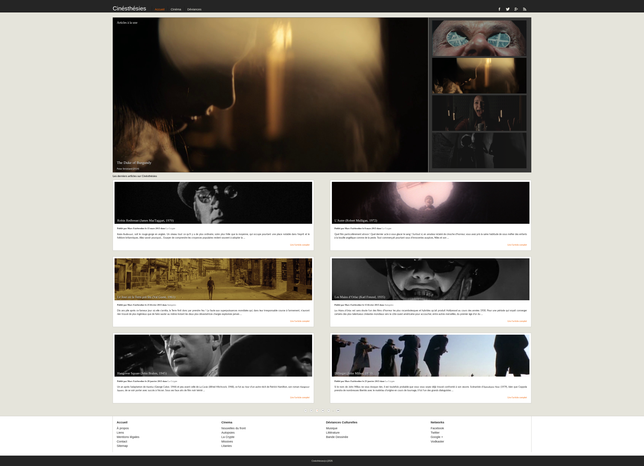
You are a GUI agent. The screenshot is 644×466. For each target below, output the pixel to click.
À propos (123, 428)
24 (338, 410)
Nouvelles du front (233, 428)
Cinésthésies (129, 8)
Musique (331, 428)
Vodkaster (437, 441)
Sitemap (122, 446)
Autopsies (171, 305)
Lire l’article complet (300, 245)
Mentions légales (128, 437)
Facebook (437, 428)
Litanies (226, 446)
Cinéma (176, 9)
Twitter (435, 432)
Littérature (333, 432)
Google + (437, 437)
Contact (122, 441)
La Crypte (170, 228)
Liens (120, 432)
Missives (227, 441)
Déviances (194, 9)
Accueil (160, 9)
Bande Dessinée (337, 437)
